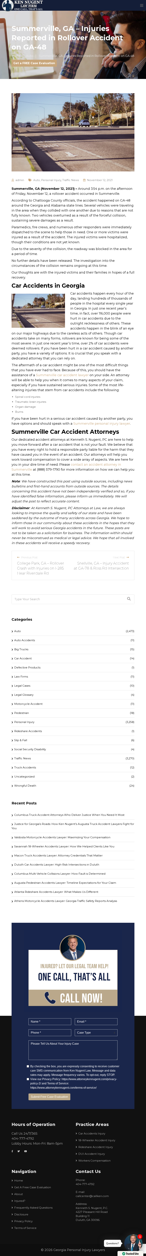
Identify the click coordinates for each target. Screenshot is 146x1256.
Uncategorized (24, 776)
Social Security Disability (30, 749)
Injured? (19, 1201)
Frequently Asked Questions (33, 1207)
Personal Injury (51, 180)
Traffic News (70, 180)
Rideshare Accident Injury (95, 1147)
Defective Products (27, 667)
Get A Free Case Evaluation (32, 1187)
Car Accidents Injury (91, 1133)
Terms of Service (25, 1228)
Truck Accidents (25, 767)
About (18, 1194)
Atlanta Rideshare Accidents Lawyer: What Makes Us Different (56, 892)
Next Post (119, 557)
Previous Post (29, 557)
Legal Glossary (23, 694)
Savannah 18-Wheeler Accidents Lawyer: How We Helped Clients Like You (64, 846)
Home (18, 1180)
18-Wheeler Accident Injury (96, 1140)
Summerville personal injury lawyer (101, 424)
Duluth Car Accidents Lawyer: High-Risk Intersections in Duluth (56, 864)
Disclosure (21, 1214)
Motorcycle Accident (28, 704)
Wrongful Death (25, 785)
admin (19, 180)
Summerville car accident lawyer (62, 375)
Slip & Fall (20, 740)
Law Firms (21, 676)
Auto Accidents (24, 640)
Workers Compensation (94, 1160)
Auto (36, 180)
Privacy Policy (23, 1221)
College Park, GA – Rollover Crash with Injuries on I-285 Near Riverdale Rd (40, 568)
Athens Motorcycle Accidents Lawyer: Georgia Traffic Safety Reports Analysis (65, 901)
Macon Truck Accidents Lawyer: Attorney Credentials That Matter (58, 855)
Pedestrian (21, 713)
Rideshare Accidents (28, 731)
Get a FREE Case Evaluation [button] (34, 63)
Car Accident (23, 658)
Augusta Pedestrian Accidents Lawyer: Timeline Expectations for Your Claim (65, 882)
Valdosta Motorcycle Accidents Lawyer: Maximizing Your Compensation (62, 837)
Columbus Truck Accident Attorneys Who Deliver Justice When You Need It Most (69, 815)
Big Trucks (21, 649)
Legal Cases (22, 685)
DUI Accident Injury (91, 1153)
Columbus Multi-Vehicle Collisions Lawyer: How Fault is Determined (59, 873)
